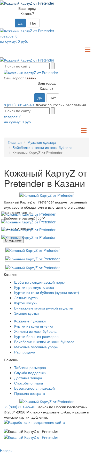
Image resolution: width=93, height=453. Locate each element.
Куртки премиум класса (34, 287)
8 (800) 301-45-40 (19, 104)
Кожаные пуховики (30, 320)
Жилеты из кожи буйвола (35, 331)
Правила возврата (29, 393)
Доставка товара (28, 377)
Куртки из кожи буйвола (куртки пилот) (46, 292)
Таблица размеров (30, 367)
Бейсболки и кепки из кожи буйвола (42, 147)
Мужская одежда (41, 142)
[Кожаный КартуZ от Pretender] (46, 195)
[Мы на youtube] (28, 213)
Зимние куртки (26, 313)
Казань (30, 77)
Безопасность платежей (34, 388)
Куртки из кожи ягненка (33, 326)
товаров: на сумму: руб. (14, 38)
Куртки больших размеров (36, 336)
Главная (15, 142)
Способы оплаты (28, 383)
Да (20, 23)
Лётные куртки (26, 297)
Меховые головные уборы (36, 346)
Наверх (6, 450)
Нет (33, 23)
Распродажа (24, 351)
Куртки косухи (25, 302)
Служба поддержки (30, 372)
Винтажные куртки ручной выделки (43, 308)
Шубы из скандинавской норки (40, 282)
